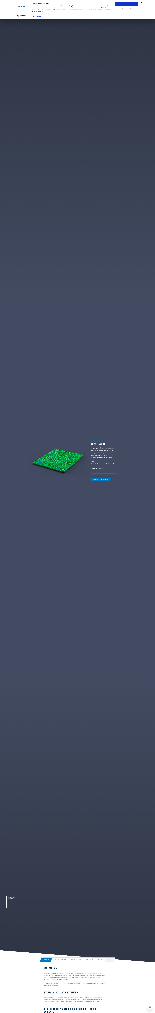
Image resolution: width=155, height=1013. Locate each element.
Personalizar (125, 8)
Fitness (99, 463)
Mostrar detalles (36, 16)
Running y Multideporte (106, 463)
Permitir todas (126, 4)
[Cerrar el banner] (141, 2)
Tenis (114, 463)
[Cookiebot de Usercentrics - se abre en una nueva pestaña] (21, 16)
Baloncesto (93, 463)
